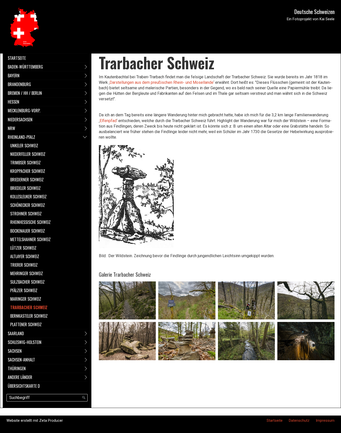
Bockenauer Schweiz (27, 231)
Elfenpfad (108, 120)
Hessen (13, 102)
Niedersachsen (20, 120)
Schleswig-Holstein (24, 342)
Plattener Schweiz (26, 324)
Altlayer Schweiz (24, 256)
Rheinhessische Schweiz (30, 222)
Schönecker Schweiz (27, 205)
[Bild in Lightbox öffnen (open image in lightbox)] (127, 300)
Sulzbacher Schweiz (27, 282)
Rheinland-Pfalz (21, 137)
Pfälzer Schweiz (23, 290)
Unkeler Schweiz (24, 146)
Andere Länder (20, 377)
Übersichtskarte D (24, 386)
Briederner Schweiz (27, 180)
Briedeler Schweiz (25, 188)
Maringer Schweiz (25, 299)
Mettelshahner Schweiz (30, 239)
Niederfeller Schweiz (27, 154)
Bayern (13, 76)
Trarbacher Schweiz (28, 307)
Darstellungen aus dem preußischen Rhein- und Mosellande (161, 82)
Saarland (16, 333)
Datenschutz (299, 420)
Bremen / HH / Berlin (25, 93)
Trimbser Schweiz (25, 163)
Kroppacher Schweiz (27, 171)
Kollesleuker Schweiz (28, 197)
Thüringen (17, 368)
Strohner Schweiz (26, 214)
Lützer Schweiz (23, 248)
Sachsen (15, 351)
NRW (11, 128)
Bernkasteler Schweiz (29, 316)
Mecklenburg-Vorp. (24, 111)
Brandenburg (19, 84)
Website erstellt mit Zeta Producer (34, 420)
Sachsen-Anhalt (21, 360)
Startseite (17, 58)
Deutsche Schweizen (314, 12)
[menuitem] (47, 58)
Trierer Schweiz (24, 265)
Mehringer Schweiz (26, 273)
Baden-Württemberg (25, 67)
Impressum (325, 420)
